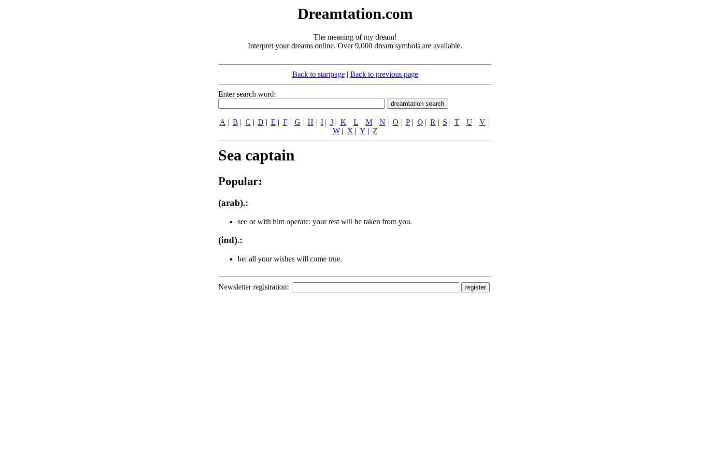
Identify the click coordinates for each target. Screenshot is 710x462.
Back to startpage (318, 74)
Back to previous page (384, 74)
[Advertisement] (159, 149)
